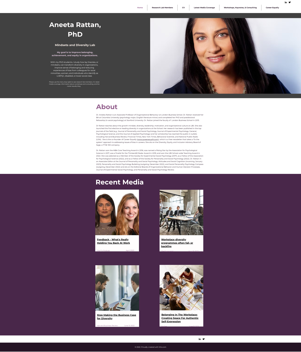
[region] (117, 225)
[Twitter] (289, 2)
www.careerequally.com (147, 139)
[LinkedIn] (285, 2)
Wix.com (162, 347)
